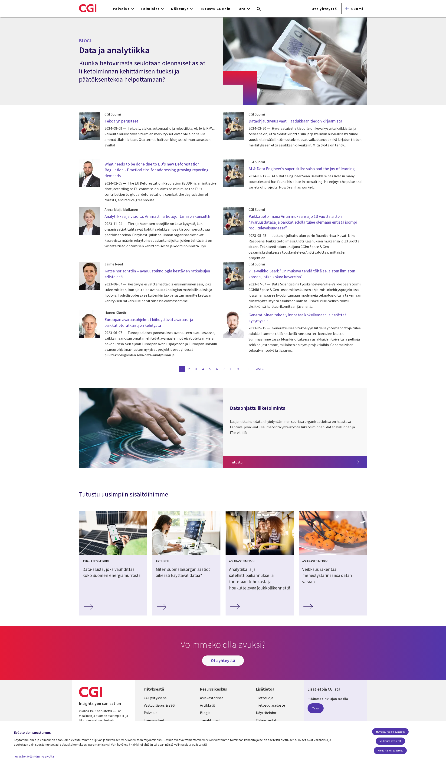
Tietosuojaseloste (270, 705)
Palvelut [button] (121, 8)
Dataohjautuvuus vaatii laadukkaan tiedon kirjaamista (295, 121)
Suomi (357, 8)
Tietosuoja (264, 697)
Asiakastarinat (211, 697)
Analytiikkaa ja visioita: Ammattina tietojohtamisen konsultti (157, 216)
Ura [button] (242, 8)
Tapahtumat (210, 720)
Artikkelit (207, 705)
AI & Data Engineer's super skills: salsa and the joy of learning (302, 168)
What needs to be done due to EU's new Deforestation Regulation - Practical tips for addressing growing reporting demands (157, 169)
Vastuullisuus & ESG (159, 705)
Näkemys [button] (180, 8)
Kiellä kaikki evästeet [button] (390, 750)
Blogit (205, 712)
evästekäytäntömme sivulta (34, 756)
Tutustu (257, 462)
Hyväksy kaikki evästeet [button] (390, 731)
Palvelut (150, 712)
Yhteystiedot (266, 720)
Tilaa (315, 708)
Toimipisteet (154, 720)
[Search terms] (259, 9)
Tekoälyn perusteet (121, 121)
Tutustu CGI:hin (215, 8)
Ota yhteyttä (324, 8)
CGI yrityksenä (155, 697)
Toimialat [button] (150, 8)
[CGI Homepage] (87, 8)
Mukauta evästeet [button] (390, 741)
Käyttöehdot (266, 712)
